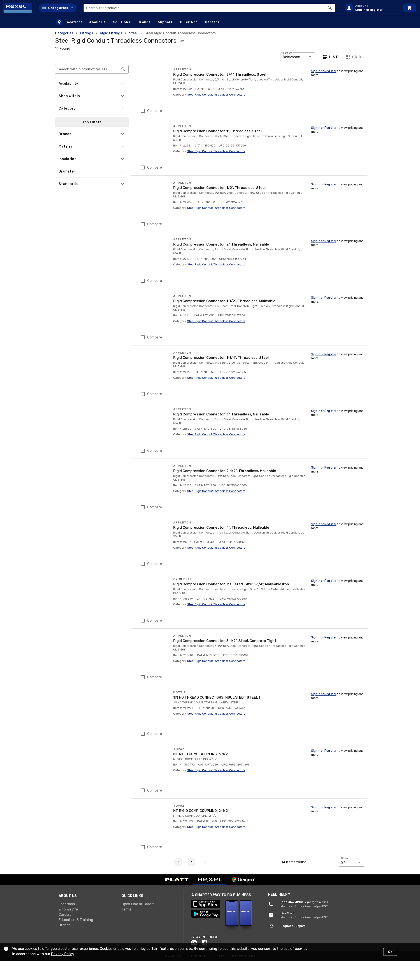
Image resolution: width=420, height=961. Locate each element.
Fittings (86, 33)
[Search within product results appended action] (123, 69)
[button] (58, 7)
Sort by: (287, 52)
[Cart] (409, 7)
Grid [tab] (356, 57)
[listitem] (370, 7)
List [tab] (333, 57)
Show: (345, 858)
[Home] (20, 8)
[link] (86, 904)
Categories (64, 33)
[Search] (329, 7)
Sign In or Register (323, 71)
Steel (133, 33)
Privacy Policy (62, 954)
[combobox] (209, 8)
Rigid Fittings (111, 33)
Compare (154, 111)
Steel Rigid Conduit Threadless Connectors (216, 94)
